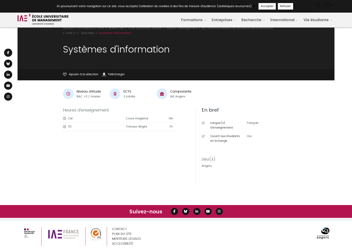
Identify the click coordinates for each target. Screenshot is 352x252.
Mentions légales (126, 239)
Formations (192, 19)
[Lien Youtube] (8, 86)
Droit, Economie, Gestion (145, 28)
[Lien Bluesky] (8, 64)
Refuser (285, 6)
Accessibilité (122, 243)
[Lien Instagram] (8, 97)
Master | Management (182, 28)
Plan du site (122, 234)
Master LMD (116, 28)
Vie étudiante (316, 19)
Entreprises (222, 19)
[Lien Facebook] (8, 53)
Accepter (267, 6)
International (282, 19)
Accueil (68, 28)
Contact (119, 229)
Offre (100, 28)
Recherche (251, 19)
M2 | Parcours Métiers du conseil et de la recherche (237, 28)
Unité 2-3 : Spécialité (80, 33)
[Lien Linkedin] (8, 75)
